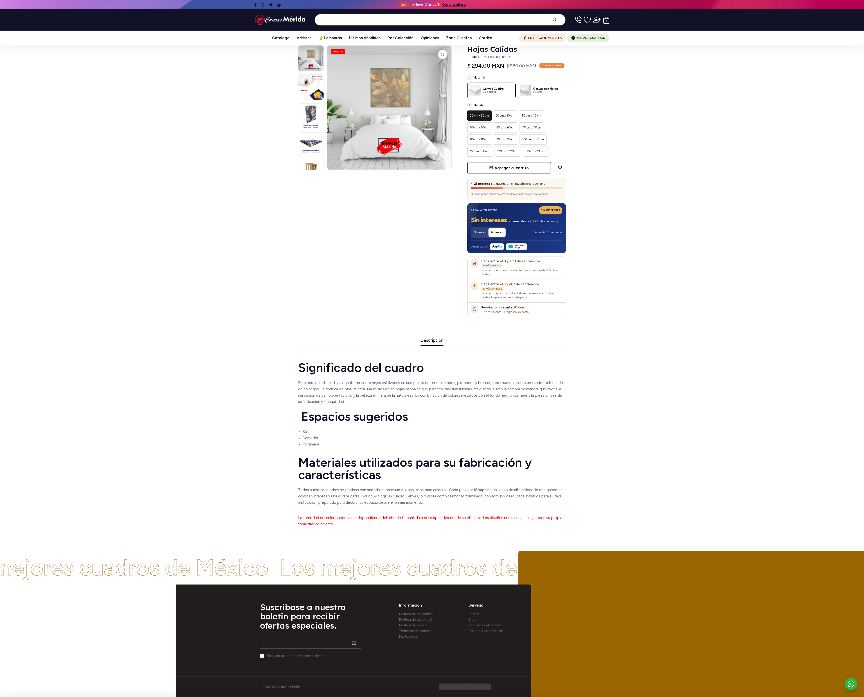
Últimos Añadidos (364, 38)
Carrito (485, 38)
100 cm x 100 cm (533, 139)
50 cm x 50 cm (479, 127)
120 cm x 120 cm (507, 151)
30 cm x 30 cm (505, 115)
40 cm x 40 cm (531, 115)
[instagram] (262, 5)
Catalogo (281, 38)
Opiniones (430, 38)
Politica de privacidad (416, 614)
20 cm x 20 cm (479, 115)
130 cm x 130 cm (535, 151)
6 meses (497, 232)
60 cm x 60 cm (505, 127)
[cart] (606, 19)
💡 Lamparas (330, 38)
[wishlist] (587, 19)
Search (473, 614)
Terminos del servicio (416, 631)
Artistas (304, 38)
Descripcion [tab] (432, 340)
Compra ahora (454, 4)
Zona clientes (459, 38)
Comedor (310, 438)
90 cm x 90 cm (505, 139)
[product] (442, 54)
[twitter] (271, 5)
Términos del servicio (485, 625)
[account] (597, 19)
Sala (306, 431)
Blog (472, 619)
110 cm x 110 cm (480, 151)
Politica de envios (413, 625)
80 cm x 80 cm (479, 139)
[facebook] (255, 5)
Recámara (311, 444)
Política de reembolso (485, 631)
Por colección (401, 38)
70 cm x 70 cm (532, 127)
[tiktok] (279, 5)
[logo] (281, 20)
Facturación (408, 636)
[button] (516, 221)
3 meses (480, 232)
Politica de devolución (416, 619)
